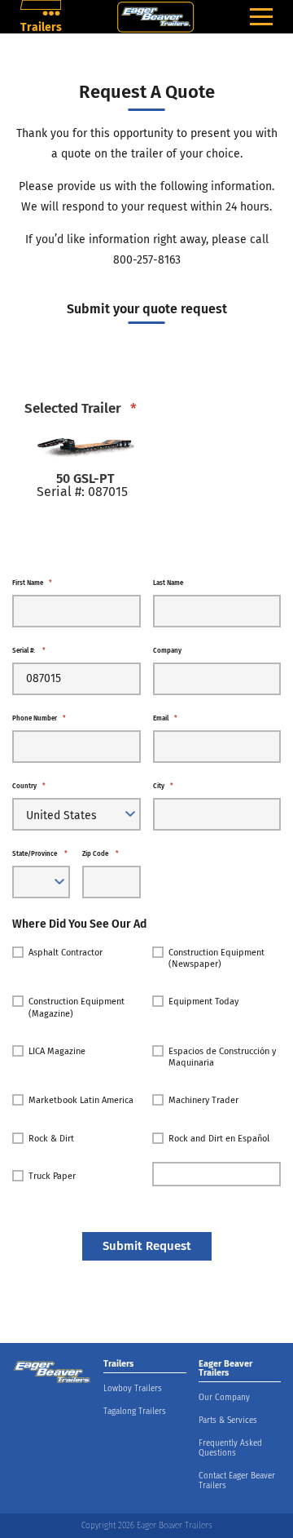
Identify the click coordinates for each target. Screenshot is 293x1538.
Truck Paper (52, 1176)
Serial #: (29, 651)
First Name (32, 583)
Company (167, 651)
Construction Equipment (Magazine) (76, 1007)
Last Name (168, 583)
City (163, 786)
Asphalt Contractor (65, 952)
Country (29, 786)
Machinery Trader (203, 1100)
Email (165, 719)
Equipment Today (203, 1001)
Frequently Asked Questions (230, 1448)
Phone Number (39, 719)
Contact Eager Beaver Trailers (237, 1481)
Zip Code (100, 854)
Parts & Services (228, 1420)
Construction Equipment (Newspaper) (216, 958)
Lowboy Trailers (132, 1389)
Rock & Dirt (51, 1138)
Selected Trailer (80, 408)
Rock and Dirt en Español (218, 1138)
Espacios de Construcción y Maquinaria (222, 1057)
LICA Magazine (56, 1051)
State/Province (40, 854)
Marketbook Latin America (80, 1100)
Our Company (224, 1398)
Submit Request (147, 1246)
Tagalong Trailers (134, 1411)
